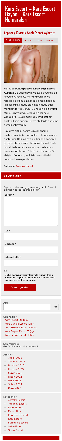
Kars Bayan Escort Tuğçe (19, 331)
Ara (5, 302)
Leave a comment (45, 40)
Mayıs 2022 (15, 372)
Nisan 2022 (15, 376)
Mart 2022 (14, 380)
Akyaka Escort (16, 399)
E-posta (10, 244)
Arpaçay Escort (24, 166)
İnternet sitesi (13, 257)
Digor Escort (15, 407)
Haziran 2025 (16, 365)
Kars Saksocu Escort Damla (21, 327)
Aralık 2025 (15, 357)
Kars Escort (15, 418)
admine (28, 40)
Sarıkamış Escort (18, 422)
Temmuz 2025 (16, 361)
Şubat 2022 (15, 384)
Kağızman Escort (18, 415)
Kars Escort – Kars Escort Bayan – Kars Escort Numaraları (30, 14)
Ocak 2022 (14, 388)
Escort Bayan (16, 411)
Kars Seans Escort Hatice (19, 335)
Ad (7, 230)
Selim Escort (15, 426)
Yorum (9, 194)
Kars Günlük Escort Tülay (19, 323)
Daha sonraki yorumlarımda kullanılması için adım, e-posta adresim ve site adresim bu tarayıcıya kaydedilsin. (30, 277)
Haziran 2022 (16, 369)
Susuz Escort (15, 430)
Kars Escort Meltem (16, 319)
